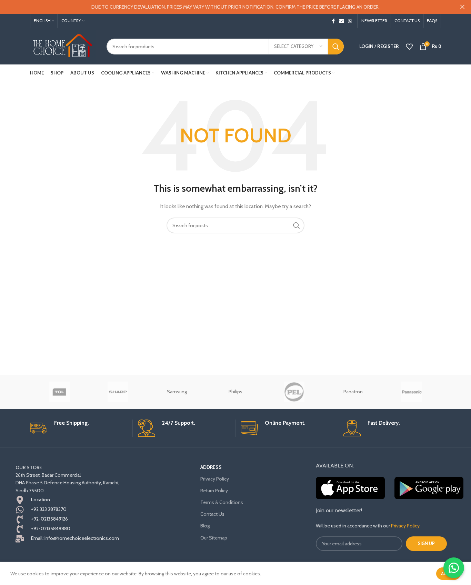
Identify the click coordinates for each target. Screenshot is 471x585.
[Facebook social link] (333, 21)
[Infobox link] (78, 428)
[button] (453, 567)
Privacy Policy (214, 479)
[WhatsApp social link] (350, 21)
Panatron (353, 392)
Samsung (177, 392)
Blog (205, 526)
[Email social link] (341, 21)
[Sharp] (118, 392)
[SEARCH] (336, 46)
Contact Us (212, 514)
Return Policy (214, 490)
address (211, 467)
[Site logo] (63, 46)
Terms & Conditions (221, 502)
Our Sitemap (213, 538)
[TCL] (59, 392)
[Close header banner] (462, 7)
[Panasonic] (411, 392)
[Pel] (294, 392)
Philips (235, 392)
